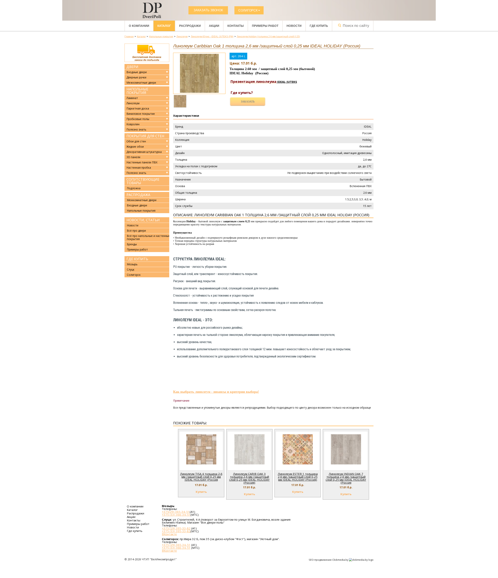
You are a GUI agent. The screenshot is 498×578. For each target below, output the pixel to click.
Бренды (132, 244)
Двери (132, 66)
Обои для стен (136, 141)
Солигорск (134, 275)
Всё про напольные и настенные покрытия (148, 237)
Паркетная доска (137, 108)
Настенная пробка (138, 167)
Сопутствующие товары (142, 181)
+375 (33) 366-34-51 (176, 515)
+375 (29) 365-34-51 (176, 545)
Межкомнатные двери (141, 82)
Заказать (248, 101)
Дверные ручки (136, 77)
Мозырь (132, 264)
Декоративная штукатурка (144, 151)
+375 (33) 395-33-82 (176, 531)
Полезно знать (136, 129)
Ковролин (132, 124)
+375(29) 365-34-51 (176, 512)
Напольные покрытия (137, 91)
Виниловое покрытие (140, 113)
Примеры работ (265, 25)
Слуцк (130, 269)
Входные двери (136, 72)
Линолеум (132, 103)
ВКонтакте (169, 534)
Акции (214, 25)
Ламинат (132, 98)
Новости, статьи (143, 220)
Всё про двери (136, 230)
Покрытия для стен (145, 136)
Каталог (164, 25)
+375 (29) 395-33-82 (176, 528)
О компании (139, 25)
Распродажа (138, 194)
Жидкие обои (135, 146)
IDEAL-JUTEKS (286, 82)
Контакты (235, 25)
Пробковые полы (137, 119)
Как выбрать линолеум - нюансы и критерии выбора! (216, 392)
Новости (294, 25)
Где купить (319, 25)
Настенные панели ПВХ (141, 162)
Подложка (133, 188)
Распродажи (190, 25)
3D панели (133, 157)
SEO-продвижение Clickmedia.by (329, 559)
